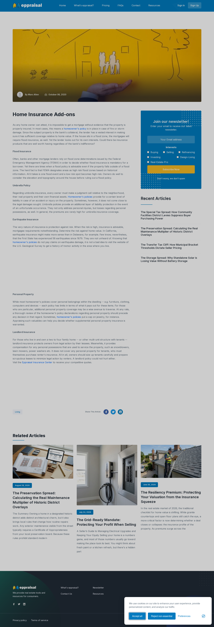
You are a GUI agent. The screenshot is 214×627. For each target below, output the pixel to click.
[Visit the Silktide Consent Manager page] (203, 616)
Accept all (137, 616)
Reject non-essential (161, 616)
